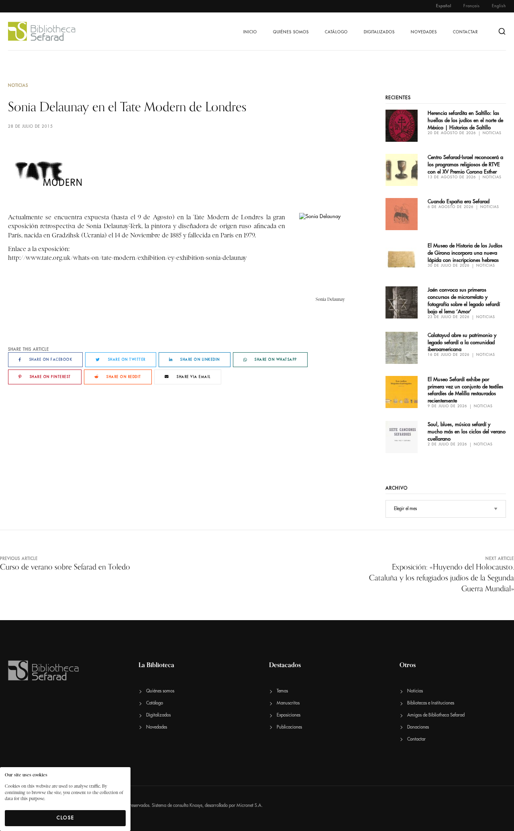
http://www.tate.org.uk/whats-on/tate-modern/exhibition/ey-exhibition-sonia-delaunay (127, 257)
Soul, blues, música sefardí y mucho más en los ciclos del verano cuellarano (467, 431)
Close (65, 817)
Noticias (18, 86)
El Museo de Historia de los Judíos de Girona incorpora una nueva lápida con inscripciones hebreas (465, 253)
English (499, 6)
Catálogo (336, 32)
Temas (282, 691)
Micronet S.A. (250, 805)
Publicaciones (289, 727)
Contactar (465, 32)
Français (471, 6)
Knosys (196, 805)
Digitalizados (379, 32)
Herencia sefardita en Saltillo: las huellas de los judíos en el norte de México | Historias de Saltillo (465, 120)
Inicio (250, 32)
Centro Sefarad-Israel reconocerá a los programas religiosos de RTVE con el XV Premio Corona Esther (465, 164)
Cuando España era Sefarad (459, 201)
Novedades (424, 32)
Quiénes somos (291, 32)
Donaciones (418, 727)
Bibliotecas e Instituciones (430, 703)
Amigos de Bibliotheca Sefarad (436, 715)
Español (443, 6)
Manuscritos (288, 703)
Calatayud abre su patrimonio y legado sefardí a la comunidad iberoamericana (462, 342)
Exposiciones (288, 715)
